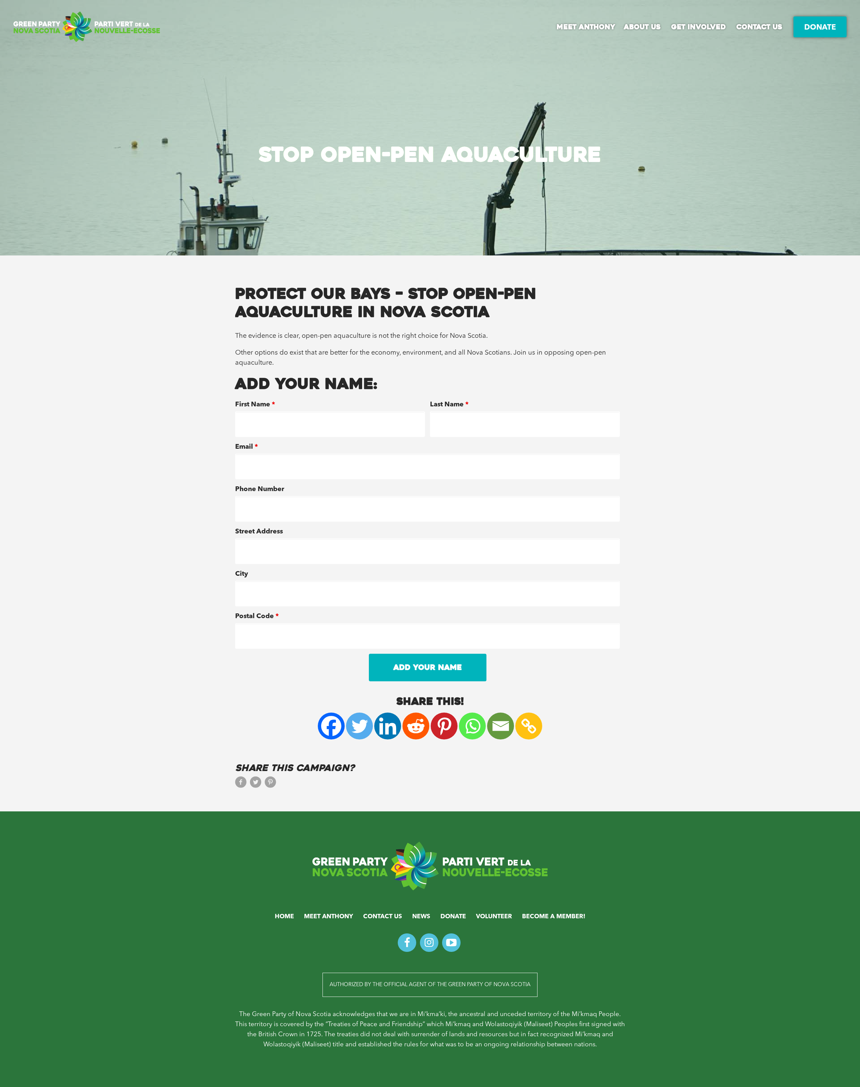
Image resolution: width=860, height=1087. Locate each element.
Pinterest (270, 784)
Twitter (255, 784)
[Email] (500, 726)
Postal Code (257, 616)
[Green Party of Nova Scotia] (430, 866)
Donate (453, 917)
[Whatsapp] (472, 726)
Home (284, 917)
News (421, 917)
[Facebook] (331, 726)
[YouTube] (451, 942)
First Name (255, 404)
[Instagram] (429, 942)
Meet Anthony (328, 917)
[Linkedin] (387, 726)
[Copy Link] (528, 726)
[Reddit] (415, 726)
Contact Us (382, 917)
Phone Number (259, 489)
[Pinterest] (444, 726)
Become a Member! (553, 917)
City (241, 574)
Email (246, 447)
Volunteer (494, 917)
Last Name (449, 404)
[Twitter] (359, 726)
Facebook (241, 784)
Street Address (259, 531)
